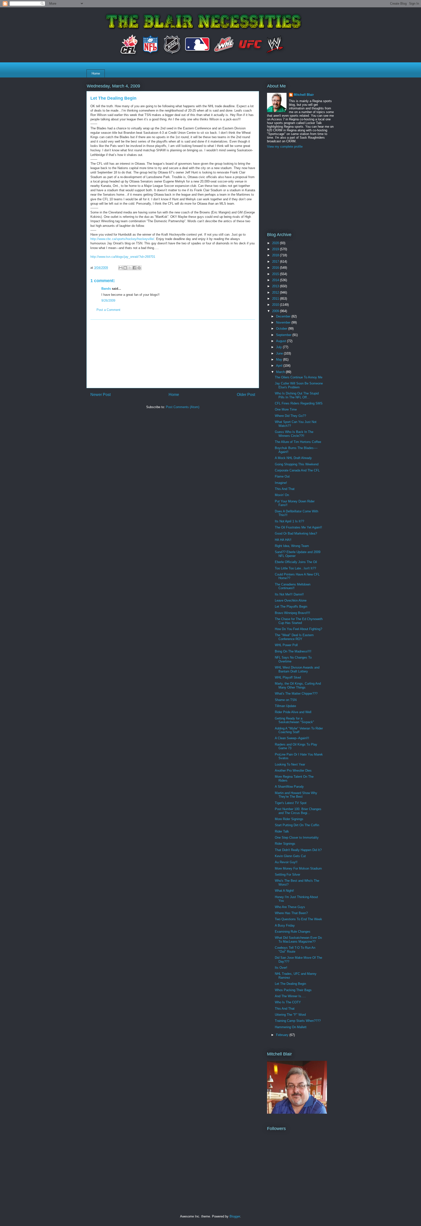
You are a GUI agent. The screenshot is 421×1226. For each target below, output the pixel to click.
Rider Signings (285, 843)
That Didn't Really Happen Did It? (298, 850)
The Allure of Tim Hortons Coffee (298, 442)
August (281, 341)
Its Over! (281, 967)
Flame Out (282, 476)
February (282, 1035)
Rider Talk (282, 831)
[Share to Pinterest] (139, 267)
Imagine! (281, 483)
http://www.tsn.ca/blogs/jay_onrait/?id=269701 (122, 257)
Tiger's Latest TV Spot (290, 803)
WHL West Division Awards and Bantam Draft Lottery (297, 669)
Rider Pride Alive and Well (293, 712)
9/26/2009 (108, 300)
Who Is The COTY (288, 1002)
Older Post (246, 395)
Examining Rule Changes (292, 931)
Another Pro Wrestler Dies (293, 770)
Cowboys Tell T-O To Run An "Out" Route (295, 949)
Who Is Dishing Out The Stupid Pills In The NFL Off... (297, 395)
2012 (276, 292)
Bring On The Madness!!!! (293, 651)
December (283, 316)
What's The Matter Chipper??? (296, 693)
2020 (276, 243)
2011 (276, 298)
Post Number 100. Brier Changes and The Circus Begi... (298, 811)
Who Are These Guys (290, 907)
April (279, 365)
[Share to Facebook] (134, 267)
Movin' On (282, 495)
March (281, 372)
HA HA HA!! (283, 540)
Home (96, 73)
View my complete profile (285, 146)
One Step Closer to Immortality (297, 837)
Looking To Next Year (290, 764)
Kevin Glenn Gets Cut (290, 856)
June (280, 353)
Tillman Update (285, 706)
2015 (276, 274)
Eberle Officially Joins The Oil (296, 562)
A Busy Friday (285, 925)
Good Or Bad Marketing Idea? (296, 533)
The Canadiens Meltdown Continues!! (292, 586)
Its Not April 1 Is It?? (289, 521)
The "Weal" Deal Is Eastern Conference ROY (294, 637)
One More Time (286, 409)
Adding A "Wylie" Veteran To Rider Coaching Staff (299, 730)
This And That (285, 489)
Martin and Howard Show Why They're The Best (296, 795)
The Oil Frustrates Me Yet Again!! (298, 527)
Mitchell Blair (304, 94)
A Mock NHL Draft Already (293, 458)
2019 (276, 249)
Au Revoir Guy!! (286, 862)
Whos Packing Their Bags (293, 990)
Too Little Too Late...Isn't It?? (295, 568)
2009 (276, 311)
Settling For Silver (287, 874)
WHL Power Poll (286, 645)
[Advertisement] (172, 353)
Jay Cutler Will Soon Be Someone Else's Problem (299, 385)
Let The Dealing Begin (290, 984)
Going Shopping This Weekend (296, 464)
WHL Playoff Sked (288, 677)
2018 (276, 255)
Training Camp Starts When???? (298, 1021)
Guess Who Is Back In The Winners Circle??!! (294, 434)
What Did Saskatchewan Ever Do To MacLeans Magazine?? (298, 939)
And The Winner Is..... (290, 996)
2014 (276, 280)
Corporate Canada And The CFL (297, 470)
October (282, 328)
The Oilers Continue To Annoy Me (298, 377)
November (283, 322)
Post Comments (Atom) (182, 407)
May (279, 359)
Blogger (235, 1216)
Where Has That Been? (291, 913)
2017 (276, 261)
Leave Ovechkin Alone (290, 600)
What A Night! (284, 890)
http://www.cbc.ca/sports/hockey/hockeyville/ (122, 239)
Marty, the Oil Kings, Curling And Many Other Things (298, 685)
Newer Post (100, 395)
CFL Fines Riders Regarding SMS (299, 403)
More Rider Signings (289, 819)
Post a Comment (108, 310)
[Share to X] (129, 267)
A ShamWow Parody (289, 786)
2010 (276, 304)
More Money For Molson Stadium (298, 868)
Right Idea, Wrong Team (292, 546)
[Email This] (120, 267)
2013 (276, 286)
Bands (106, 288)
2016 (276, 267)
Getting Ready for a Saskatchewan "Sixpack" (294, 720)
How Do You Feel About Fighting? (298, 629)
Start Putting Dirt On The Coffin (297, 825)
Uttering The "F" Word (290, 1014)
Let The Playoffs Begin (291, 606)
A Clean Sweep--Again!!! (292, 738)
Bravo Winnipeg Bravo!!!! (292, 613)
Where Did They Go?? (290, 416)
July (279, 347)
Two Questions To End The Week (298, 919)
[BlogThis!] (125, 267)
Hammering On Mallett (290, 1027)
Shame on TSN (286, 700)
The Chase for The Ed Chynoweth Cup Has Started (299, 621)
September (284, 335)
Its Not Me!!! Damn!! (289, 594)
